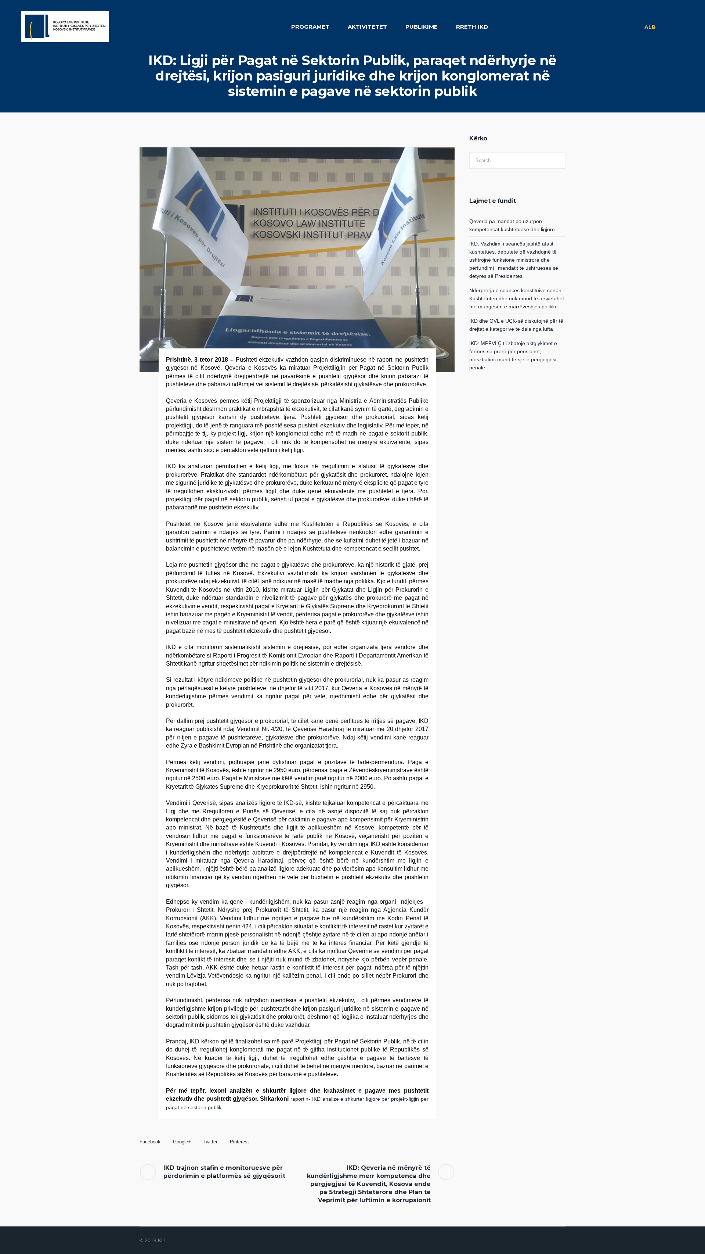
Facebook (150, 1141)
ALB (650, 27)
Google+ (182, 1141)
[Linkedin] (525, 1240)
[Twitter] (551, 1240)
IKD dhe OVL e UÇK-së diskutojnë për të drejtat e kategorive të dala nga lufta (516, 325)
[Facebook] (534, 1240)
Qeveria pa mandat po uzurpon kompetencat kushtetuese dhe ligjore (512, 225)
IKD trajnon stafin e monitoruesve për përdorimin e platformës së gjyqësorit (225, 1171)
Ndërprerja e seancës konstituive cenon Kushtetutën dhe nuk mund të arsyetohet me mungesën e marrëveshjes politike (516, 298)
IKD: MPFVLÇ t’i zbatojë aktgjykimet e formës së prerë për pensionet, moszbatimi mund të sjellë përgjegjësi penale (513, 355)
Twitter (210, 1141)
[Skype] (560, 1240)
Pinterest (239, 1141)
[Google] (542, 1240)
